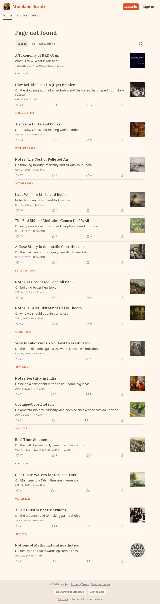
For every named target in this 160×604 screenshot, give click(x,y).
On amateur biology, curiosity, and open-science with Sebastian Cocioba (66, 410)
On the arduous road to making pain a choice (47, 515)
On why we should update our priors (41, 313)
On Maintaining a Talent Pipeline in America (46, 480)
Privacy (75, 584)
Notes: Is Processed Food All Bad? (44, 282)
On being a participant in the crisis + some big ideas (52, 384)
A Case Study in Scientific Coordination (50, 246)
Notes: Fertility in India (35, 378)
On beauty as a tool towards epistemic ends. (47, 551)
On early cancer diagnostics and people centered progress (56, 226)
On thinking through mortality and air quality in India (53, 165)
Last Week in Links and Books (41, 194)
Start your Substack (72, 592)
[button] (7, 15)
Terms (85, 584)
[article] (80, 60)
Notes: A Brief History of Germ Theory (48, 308)
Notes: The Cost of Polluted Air (42, 159)
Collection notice (100, 584)
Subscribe (131, 7)
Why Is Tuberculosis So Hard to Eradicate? (52, 343)
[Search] (141, 44)
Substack (63, 599)
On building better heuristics (35, 287)
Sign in (148, 7)
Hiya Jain (32, 99)
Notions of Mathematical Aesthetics (47, 545)
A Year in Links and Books (37, 124)
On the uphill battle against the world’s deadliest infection (56, 348)
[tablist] (36, 44)
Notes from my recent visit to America (42, 200)
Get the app (96, 592)
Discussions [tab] (47, 44)
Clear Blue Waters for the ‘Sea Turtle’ (47, 475)
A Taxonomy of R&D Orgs (37, 55)
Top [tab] (32, 44)
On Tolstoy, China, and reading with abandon (47, 130)
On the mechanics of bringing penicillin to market (50, 252)
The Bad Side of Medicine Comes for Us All (52, 220)
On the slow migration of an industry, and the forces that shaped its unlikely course (69, 92)
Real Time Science (31, 439)
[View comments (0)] (54, 358)
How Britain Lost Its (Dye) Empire (45, 85)
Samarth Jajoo (61, 450)
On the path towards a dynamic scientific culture (49, 445)
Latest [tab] (22, 44)
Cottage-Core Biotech (34, 404)
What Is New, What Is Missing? (37, 61)
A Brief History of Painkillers (40, 510)
